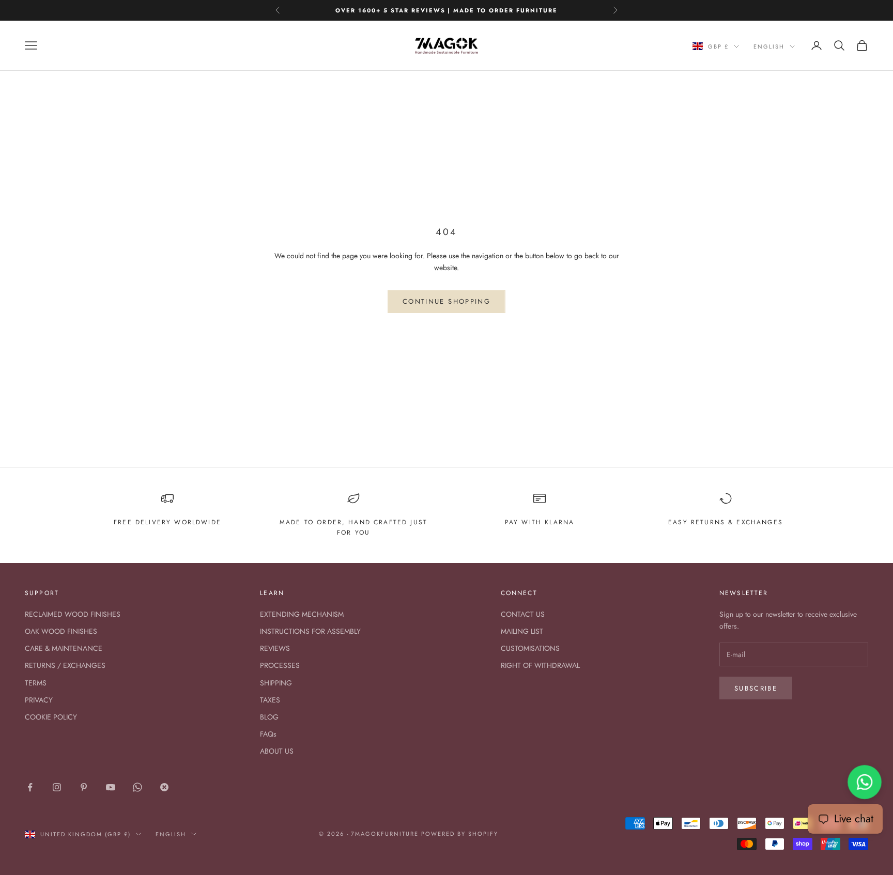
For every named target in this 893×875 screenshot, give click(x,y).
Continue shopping (446, 301)
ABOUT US (277, 751)
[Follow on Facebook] (30, 787)
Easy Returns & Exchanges (725, 522)
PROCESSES (280, 665)
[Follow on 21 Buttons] (164, 787)
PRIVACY (39, 700)
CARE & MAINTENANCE (63, 648)
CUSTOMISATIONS (530, 648)
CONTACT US (523, 614)
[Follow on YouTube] (110, 787)
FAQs (268, 734)
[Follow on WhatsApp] (137, 787)
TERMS (36, 683)
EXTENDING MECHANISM (302, 614)
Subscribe (755, 688)
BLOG (269, 717)
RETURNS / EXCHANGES (65, 665)
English (768, 46)
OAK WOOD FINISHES (61, 631)
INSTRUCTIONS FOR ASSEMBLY (310, 631)
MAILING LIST (522, 631)
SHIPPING (276, 683)
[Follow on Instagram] (57, 787)
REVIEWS (275, 648)
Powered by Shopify (459, 834)
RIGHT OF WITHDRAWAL (540, 665)
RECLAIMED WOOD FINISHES (72, 614)
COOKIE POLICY (51, 717)
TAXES (270, 700)
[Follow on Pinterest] (84, 787)
